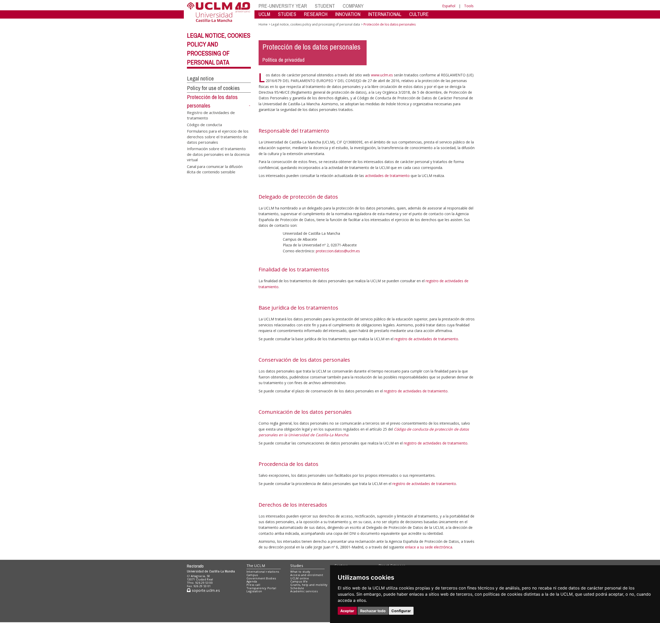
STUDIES (287, 14)
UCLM (264, 14)
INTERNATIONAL (384, 14)
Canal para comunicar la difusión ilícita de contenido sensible (215, 169)
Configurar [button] (401, 611)
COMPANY (353, 5)
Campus (252, 575)
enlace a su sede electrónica (428, 547)
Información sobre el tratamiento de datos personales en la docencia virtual (218, 154)
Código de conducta (204, 124)
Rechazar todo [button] (373, 611)
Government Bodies (261, 578)
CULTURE (419, 14)
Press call (253, 585)
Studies (296, 565)
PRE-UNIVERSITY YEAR (283, 5)
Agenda (251, 581)
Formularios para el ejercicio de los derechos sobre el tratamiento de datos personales (218, 136)
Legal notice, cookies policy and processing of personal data (315, 24)
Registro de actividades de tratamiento (211, 115)
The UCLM (255, 565)
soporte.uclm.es (205, 590)
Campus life (299, 581)
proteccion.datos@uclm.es (338, 250)
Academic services (304, 591)
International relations (262, 571)
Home (263, 24)
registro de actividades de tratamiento (426, 338)
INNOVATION (347, 14)
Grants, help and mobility (308, 585)
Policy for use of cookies (213, 88)
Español (448, 5)
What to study (300, 571)
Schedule (297, 588)
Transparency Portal (261, 588)
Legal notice (200, 78)
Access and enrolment (306, 575)
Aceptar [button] (347, 611)
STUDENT (325, 5)
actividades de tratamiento (387, 175)
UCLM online (299, 578)
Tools (469, 5)
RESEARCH (315, 14)
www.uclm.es (382, 74)
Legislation (254, 591)
